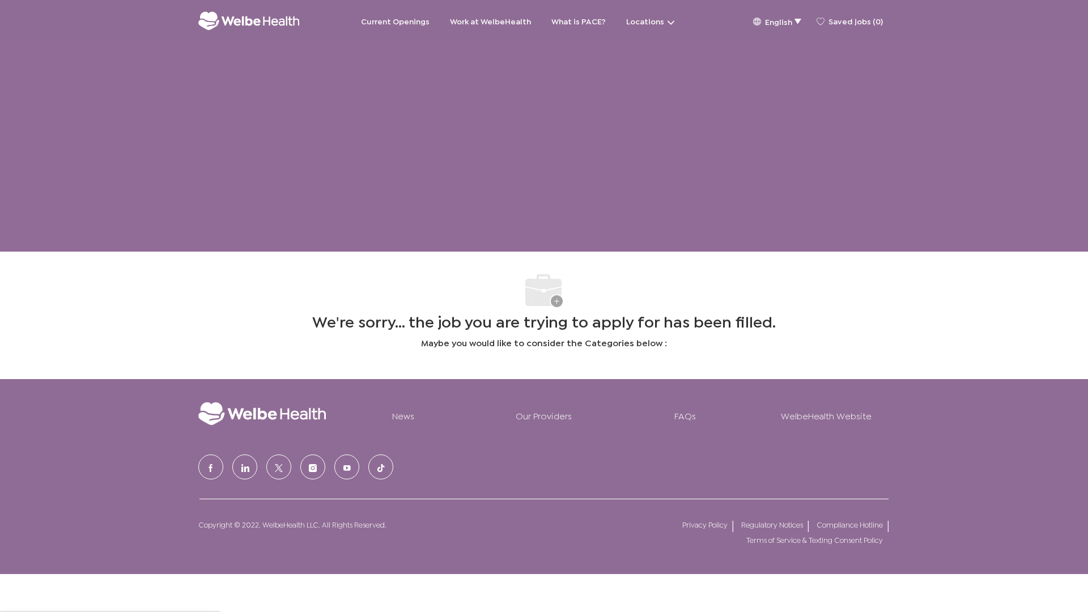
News (403, 415)
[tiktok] (380, 466)
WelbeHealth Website (826, 415)
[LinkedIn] (244, 466)
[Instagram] (312, 466)
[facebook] (210, 466)
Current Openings (395, 21)
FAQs (685, 415)
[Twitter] (278, 466)
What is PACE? (578, 21)
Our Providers (544, 415)
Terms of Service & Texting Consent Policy (814, 539)
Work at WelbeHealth (490, 21)
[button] (777, 20)
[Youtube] (346, 466)
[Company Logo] (248, 20)
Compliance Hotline (850, 524)
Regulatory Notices (772, 524)
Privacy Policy (705, 524)
